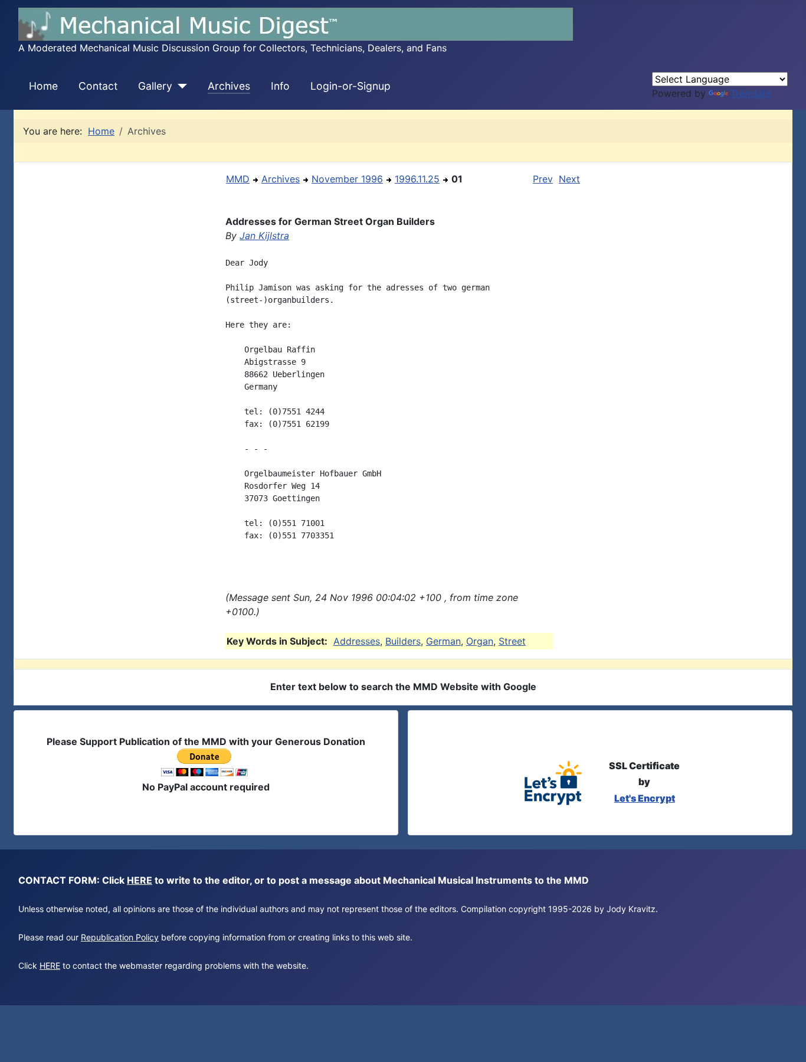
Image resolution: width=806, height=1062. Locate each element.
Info (280, 86)
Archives (229, 86)
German (443, 641)
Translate (750, 93)
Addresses (356, 641)
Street (512, 641)
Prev (543, 179)
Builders (403, 641)
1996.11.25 (417, 179)
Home (43, 86)
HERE (139, 880)
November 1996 (347, 179)
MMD (238, 179)
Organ (479, 641)
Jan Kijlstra (264, 235)
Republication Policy (120, 937)
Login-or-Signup (350, 86)
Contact (97, 86)
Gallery (155, 86)
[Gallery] (179, 86)
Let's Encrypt (644, 798)
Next (569, 179)
